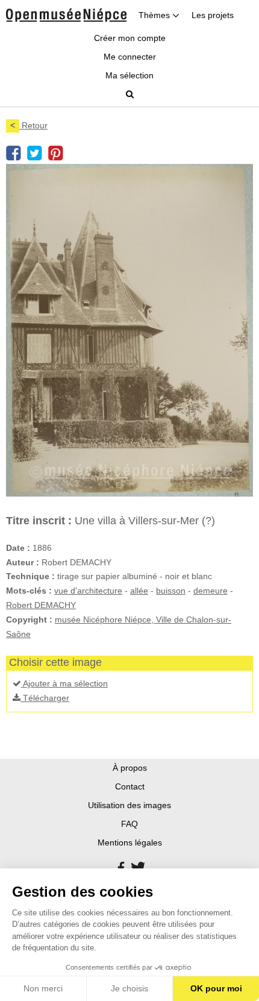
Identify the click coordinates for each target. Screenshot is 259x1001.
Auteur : (22, 562)
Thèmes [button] (155, 15)
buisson (171, 590)
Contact (130, 786)
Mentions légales (130, 842)
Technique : (30, 576)
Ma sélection (129, 75)
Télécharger (44, 698)
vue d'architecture (88, 590)
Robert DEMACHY (41, 605)
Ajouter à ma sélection (64, 683)
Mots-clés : (29, 590)
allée (139, 590)
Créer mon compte (130, 38)
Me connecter (130, 56)
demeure (210, 590)
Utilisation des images (129, 805)
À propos (130, 768)
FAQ (129, 824)
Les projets (213, 15)
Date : (18, 548)
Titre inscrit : (39, 521)
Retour (29, 125)
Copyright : (29, 619)
